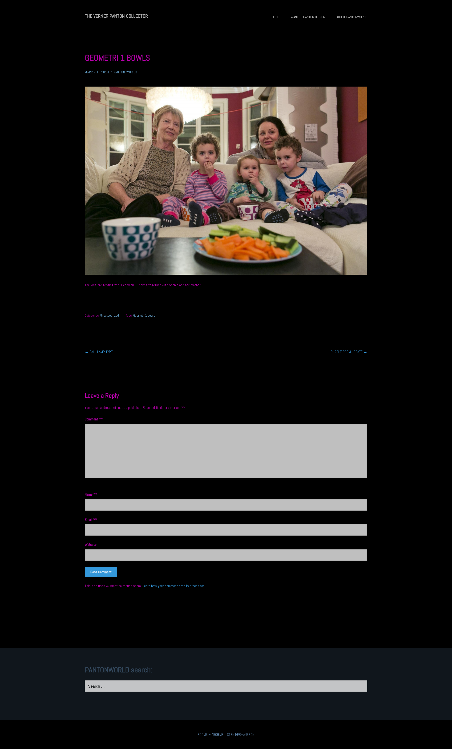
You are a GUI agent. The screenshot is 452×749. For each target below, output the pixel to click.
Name (90, 494)
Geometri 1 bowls (144, 316)
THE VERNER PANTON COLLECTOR (116, 16)
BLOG (275, 17)
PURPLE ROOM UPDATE (349, 351)
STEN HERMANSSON (240, 734)
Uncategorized (109, 316)
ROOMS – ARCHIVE (210, 734)
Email (90, 519)
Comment (93, 419)
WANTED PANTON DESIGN (308, 17)
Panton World (125, 72)
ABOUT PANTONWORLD (351, 17)
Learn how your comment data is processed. (173, 585)
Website (91, 544)
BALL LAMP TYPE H (100, 351)
